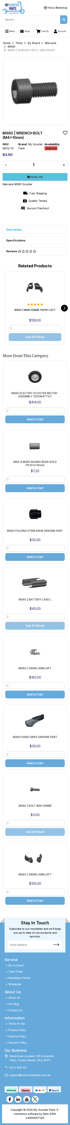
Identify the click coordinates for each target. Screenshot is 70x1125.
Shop (27, 31)
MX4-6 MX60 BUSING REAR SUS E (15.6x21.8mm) (35, 463)
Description (14, 229)
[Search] (63, 19)
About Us (14, 997)
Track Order (15, 971)
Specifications (15, 240)
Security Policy (17, 1042)
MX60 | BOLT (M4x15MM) (35, 805)
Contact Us (15, 1010)
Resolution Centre (19, 978)
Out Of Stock (35, 337)
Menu (12, 31)
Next (64, 308)
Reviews (12, 251)
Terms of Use (16, 1023)
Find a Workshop (57, 7)
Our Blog (13, 1004)
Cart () (45, 31)
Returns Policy (17, 1036)
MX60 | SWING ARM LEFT (35, 668)
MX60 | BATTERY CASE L (35, 599)
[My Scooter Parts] (14, 7)
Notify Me (36, 177)
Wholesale (14, 984)
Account (62, 31)
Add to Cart (35, 419)
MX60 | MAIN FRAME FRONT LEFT (35, 310)
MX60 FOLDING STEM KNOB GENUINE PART (35, 530)
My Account (16, 965)
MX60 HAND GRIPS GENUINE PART (35, 737)
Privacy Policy (17, 1030)
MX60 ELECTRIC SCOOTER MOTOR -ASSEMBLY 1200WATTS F (35, 395)
